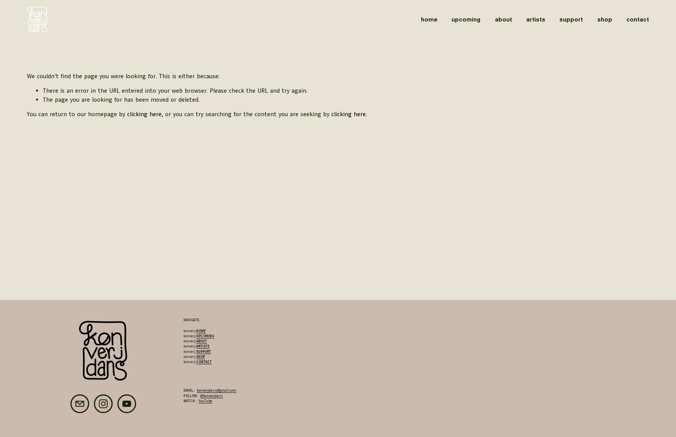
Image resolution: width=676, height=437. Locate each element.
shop (604, 19)
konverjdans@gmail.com (216, 390)
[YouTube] (126, 403)
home (429, 19)
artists (535, 19)
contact (637, 19)
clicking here (144, 114)
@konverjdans (211, 396)
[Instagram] (103, 403)
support (571, 19)
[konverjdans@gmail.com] (79, 403)
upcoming (465, 19)
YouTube (205, 401)
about (503, 19)
